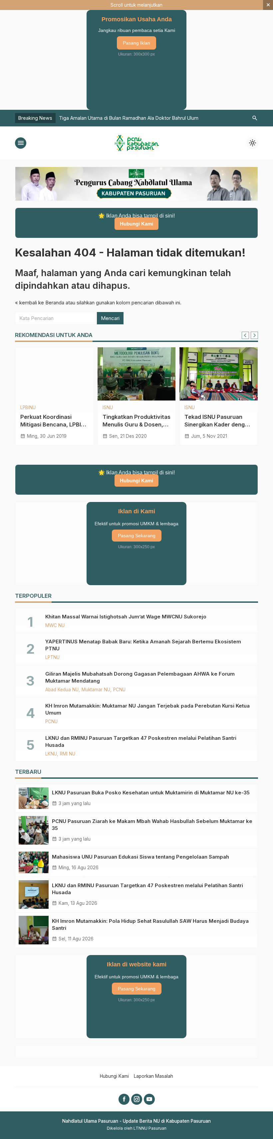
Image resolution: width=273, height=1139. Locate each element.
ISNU (108, 408)
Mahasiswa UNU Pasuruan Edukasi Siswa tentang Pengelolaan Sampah (140, 857)
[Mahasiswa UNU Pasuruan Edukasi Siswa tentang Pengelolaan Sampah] (34, 862)
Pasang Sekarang (136, 535)
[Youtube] (149, 1099)
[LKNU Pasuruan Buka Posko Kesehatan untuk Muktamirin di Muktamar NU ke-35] (34, 798)
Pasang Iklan (136, 43)
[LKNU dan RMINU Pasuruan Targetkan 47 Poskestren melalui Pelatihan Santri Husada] (34, 894)
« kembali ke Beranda (39, 302)
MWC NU (55, 625)
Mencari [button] (110, 318)
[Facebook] (124, 1099)
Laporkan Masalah (153, 1076)
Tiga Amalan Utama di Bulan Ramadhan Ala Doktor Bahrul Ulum (128, 118)
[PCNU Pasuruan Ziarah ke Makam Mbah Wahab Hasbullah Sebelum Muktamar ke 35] (34, 830)
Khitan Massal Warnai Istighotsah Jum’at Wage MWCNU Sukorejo (125, 616)
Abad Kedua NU (62, 690)
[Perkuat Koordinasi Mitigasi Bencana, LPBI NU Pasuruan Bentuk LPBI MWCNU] (54, 374)
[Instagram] (136, 1099)
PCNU (119, 690)
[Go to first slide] (254, 335)
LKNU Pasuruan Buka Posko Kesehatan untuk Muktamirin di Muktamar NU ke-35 (151, 792)
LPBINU (28, 408)
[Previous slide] (245, 335)
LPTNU (52, 657)
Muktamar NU (96, 690)
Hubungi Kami (136, 224)
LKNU (51, 754)
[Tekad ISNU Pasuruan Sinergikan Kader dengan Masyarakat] (218, 374)
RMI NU (67, 754)
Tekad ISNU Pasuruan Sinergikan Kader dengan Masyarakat (217, 424)
